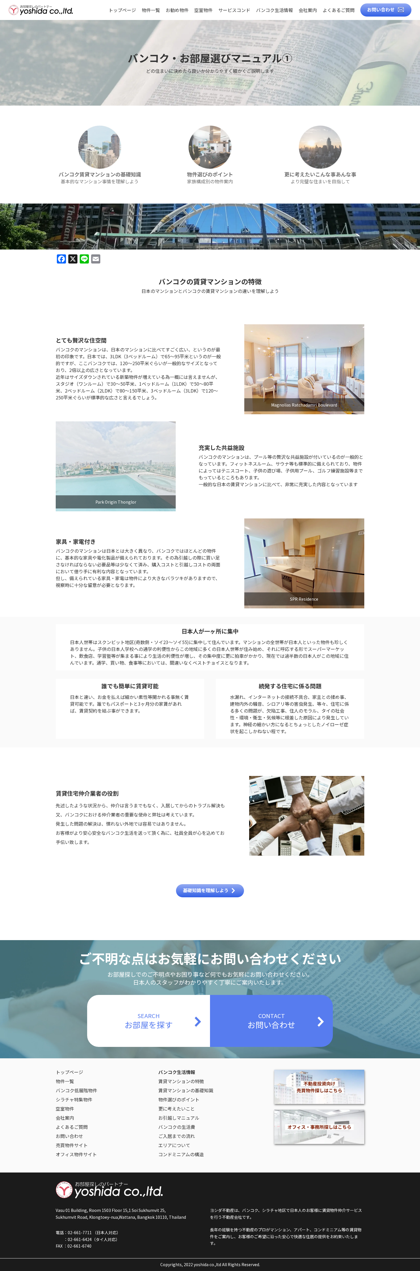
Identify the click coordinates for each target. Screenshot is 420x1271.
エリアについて (174, 1145)
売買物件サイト (72, 1145)
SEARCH (149, 1020)
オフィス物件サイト (76, 1154)
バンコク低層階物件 (76, 1090)
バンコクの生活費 (176, 1127)
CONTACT (271, 1020)
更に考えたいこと (176, 1108)
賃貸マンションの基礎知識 (185, 1090)
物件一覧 (151, 10)
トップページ (122, 10)
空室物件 (203, 10)
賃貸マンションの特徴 (181, 1081)
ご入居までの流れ (176, 1136)
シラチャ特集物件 (74, 1099)
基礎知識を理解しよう (206, 890)
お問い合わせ (381, 9)
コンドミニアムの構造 (181, 1154)
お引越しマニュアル (178, 1117)
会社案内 (308, 10)
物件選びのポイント (178, 1099)
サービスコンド (234, 10)
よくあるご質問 (339, 10)
